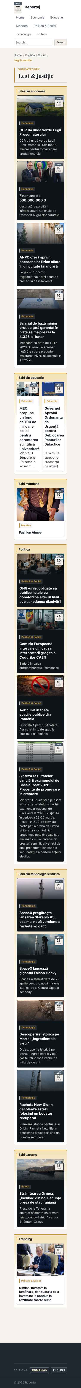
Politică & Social (45, 26)
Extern (42, 34)
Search (60, 42)
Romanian (39, 1370)
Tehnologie (23, 34)
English (59, 1370)
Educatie (56, 17)
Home (20, 17)
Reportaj (32, 7)
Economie (37, 17)
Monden (22, 26)
